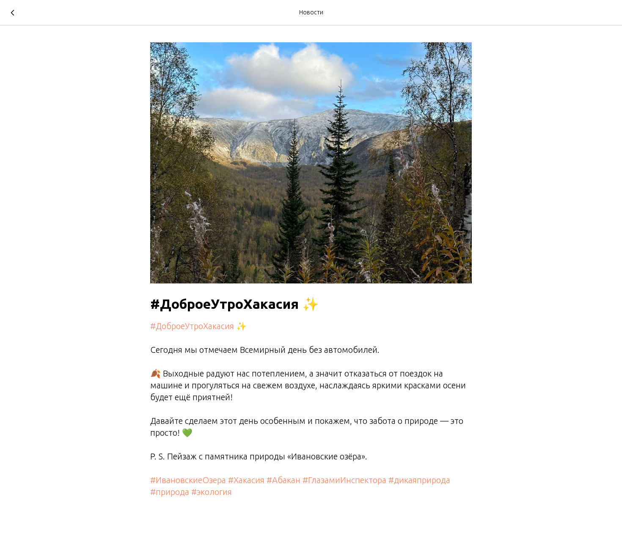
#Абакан (283, 480)
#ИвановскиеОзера (188, 480)
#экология (211, 492)
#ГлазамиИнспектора (344, 480)
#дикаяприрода (419, 480)
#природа (169, 492)
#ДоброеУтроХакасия (192, 326)
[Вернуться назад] (12, 12)
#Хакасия (246, 480)
